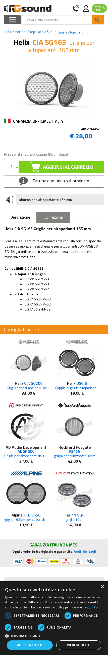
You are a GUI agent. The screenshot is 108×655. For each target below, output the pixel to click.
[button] (54, 635)
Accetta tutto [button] (29, 645)
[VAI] (98, 19)
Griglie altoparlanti (70, 32)
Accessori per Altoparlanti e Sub (28, 31)
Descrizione (20, 217)
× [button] (102, 587)
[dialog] (54, 618)
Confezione (53, 217)
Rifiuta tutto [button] (79, 645)
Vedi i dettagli (85, 551)
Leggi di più (92, 607)
